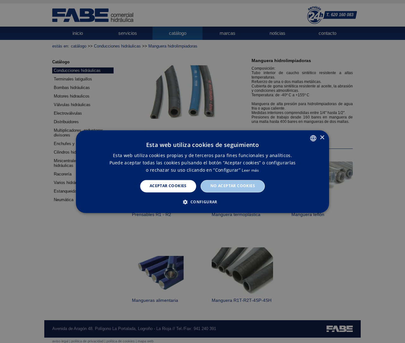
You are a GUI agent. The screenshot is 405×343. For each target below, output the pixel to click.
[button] (202, 202)
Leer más (250, 170)
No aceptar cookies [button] (232, 186)
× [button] (322, 137)
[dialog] (202, 171)
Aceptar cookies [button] (168, 186)
